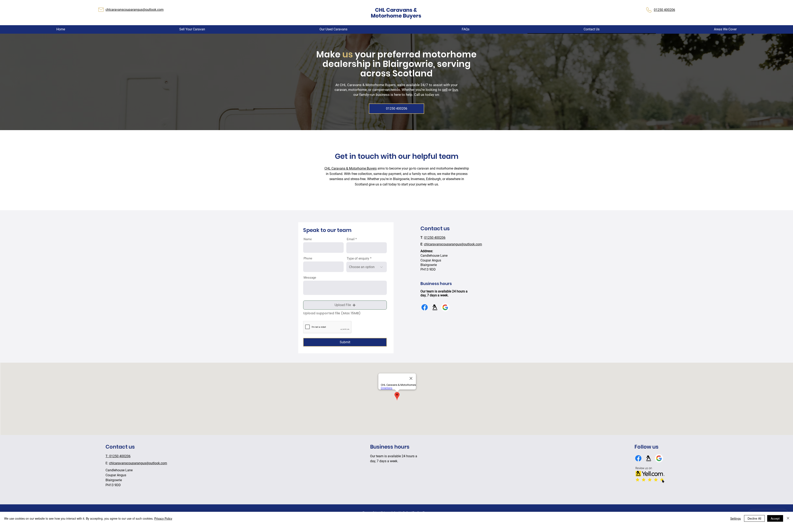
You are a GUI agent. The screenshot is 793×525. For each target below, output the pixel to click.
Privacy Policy (163, 518)
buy (455, 90)
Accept (775, 518)
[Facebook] (424, 307)
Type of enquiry (358, 258)
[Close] (788, 518)
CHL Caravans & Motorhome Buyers (350, 168)
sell (445, 90)
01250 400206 (434, 238)
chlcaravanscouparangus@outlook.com (135, 10)
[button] (725, 29)
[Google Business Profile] (445, 307)
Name (308, 239)
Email (351, 239)
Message (310, 277)
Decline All (754, 518)
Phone (308, 258)
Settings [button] (735, 518)
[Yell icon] (435, 307)
